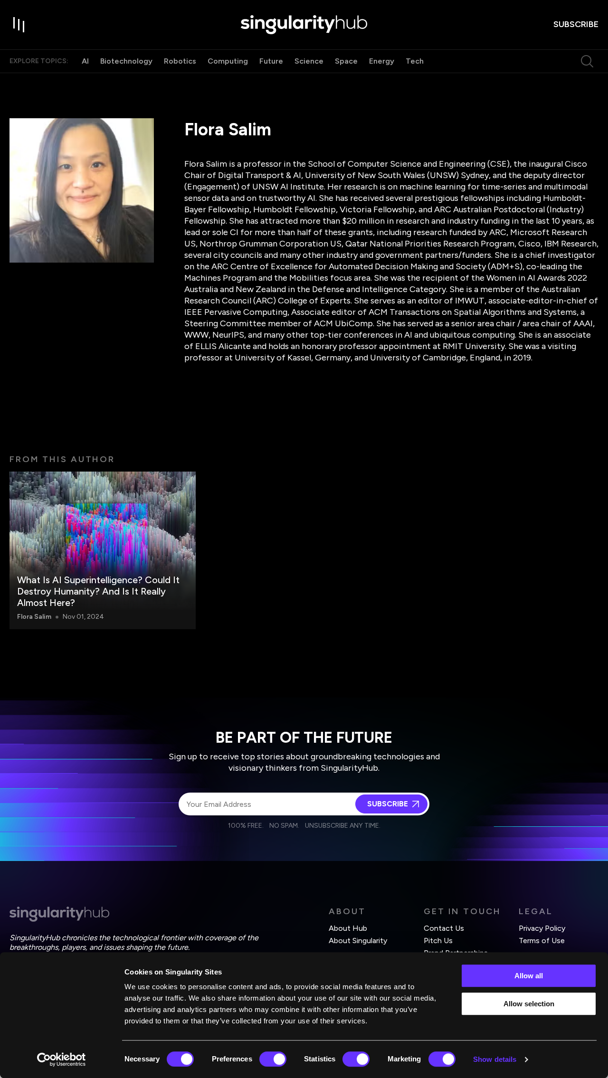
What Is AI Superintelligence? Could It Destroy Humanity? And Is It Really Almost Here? (98, 591)
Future (271, 61)
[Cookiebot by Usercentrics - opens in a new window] (61, 1059)
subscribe (575, 24)
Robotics (180, 61)
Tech (415, 61)
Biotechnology (126, 61)
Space (346, 61)
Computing (228, 61)
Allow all (528, 976)
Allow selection (529, 1004)
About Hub (348, 928)
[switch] (272, 1059)
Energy (381, 61)
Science (308, 61)
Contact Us (444, 928)
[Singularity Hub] (304, 24)
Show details (494, 1059)
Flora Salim (34, 617)
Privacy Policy (542, 928)
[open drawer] (19, 24)
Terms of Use (542, 940)
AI (85, 61)
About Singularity (358, 940)
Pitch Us (438, 940)
